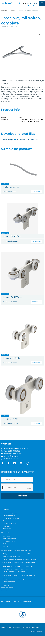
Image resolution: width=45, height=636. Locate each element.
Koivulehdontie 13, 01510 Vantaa (16, 448)
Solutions (4, 509)
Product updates (7, 588)
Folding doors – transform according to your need (18, 566)
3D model (21, 140)
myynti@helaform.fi (11, 456)
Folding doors (7, 526)
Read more (36, 192)
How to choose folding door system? (14, 571)
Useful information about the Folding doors (18, 563)
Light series (6, 536)
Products (12, 10)
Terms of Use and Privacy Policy (10, 627)
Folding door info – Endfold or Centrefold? (15, 569)
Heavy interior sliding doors (11, 518)
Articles (4, 590)
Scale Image (8, 140)
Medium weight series (9, 538)
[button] (40, 35)
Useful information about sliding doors (16, 550)
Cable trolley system (9, 581)
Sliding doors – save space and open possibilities (17, 554)
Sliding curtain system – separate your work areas (18, 579)
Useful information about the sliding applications (20, 575)
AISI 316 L (6, 546)
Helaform (6, 3)
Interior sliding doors (9, 515)
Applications (7, 528)
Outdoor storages (8, 521)
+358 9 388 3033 (13, 451)
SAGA (5, 544)
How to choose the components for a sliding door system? (20, 559)
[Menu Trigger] (42, 3)
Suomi (29, 3)
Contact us (5, 585)
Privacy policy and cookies (31, 627)
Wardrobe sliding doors (10, 513)
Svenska (34, 3)
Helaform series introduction (11, 556)
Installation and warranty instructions (16, 601)
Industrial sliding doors (10, 523)
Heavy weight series (9, 541)
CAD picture (33, 140)
